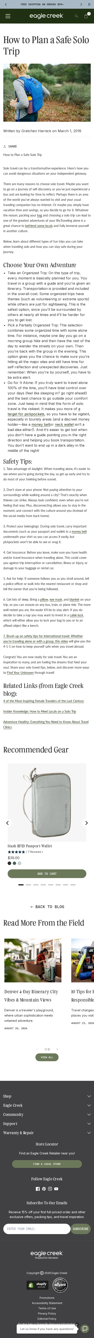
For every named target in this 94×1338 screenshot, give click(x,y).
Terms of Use (47, 1308)
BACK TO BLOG (49, 906)
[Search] (76, 16)
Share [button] (12, 146)
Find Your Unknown (20, 672)
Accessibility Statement (47, 1303)
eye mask (56, 599)
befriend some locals (39, 226)
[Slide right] (57, 1049)
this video (61, 641)
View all (47, 1057)
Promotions (47, 1297)
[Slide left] (37, 1049)
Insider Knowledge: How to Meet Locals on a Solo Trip (39, 711)
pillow (44, 599)
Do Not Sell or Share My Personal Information (47, 1324)
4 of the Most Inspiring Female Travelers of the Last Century (43, 701)
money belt (40, 424)
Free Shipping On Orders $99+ (42, 4)
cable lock (76, 615)
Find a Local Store (47, 1164)
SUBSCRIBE (81, 1229)
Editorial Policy (47, 1318)
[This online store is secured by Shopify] (37, 1289)
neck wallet (64, 424)
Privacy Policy (47, 1313)
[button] (86, 16)
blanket (74, 599)
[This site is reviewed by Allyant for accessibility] (60, 1292)
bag (39, 215)
